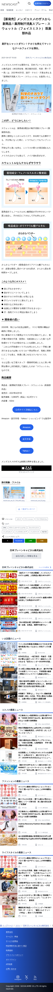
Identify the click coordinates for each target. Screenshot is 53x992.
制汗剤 (44, 532)
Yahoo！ (27, 451)
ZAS (4, 528)
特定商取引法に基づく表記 (16, 946)
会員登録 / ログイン (42, 3)
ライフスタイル (41, 519)
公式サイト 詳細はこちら (26, 409)
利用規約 (9, 950)
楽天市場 (26, 439)
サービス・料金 (12, 936)
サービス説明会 (12, 941)
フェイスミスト (34, 528)
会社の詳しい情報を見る (26, 556)
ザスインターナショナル (17, 528)
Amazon (26, 427)
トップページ (7, 925)
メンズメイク (34, 532)
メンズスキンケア (21, 532)
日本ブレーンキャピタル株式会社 (39, 58)
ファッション (28, 519)
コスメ (19, 519)
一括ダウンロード (28, 509)
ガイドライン (11, 959)
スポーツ (28, 10)
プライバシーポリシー (14, 955)
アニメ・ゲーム (41, 10)
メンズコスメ (7, 532)
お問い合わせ (11, 969)
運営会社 (9, 932)
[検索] (29, 3)
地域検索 (9, 10)
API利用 (9, 964)
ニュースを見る (44, 567)
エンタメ (19, 10)
